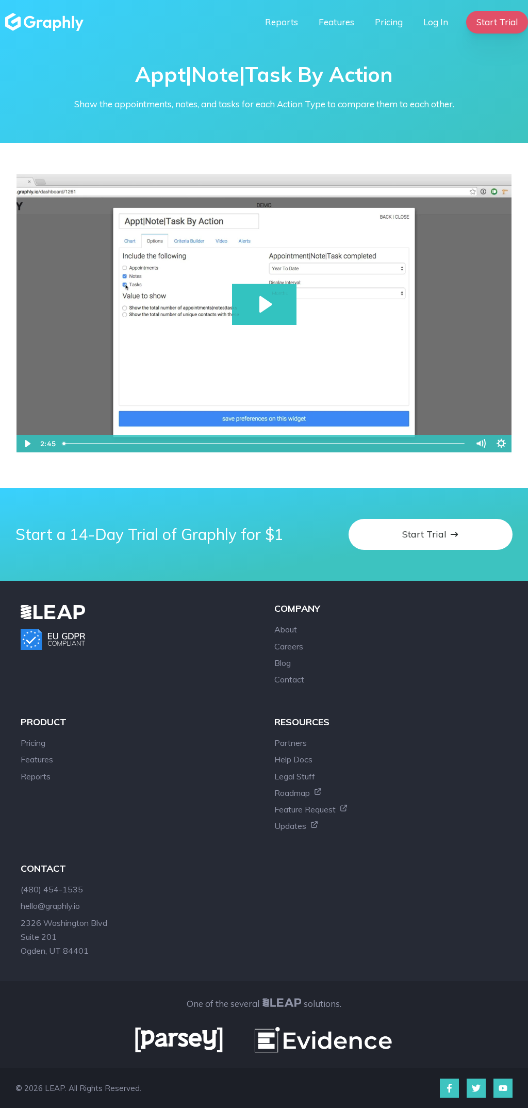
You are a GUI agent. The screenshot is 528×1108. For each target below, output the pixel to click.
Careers (288, 646)
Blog (282, 663)
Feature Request (306, 809)
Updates (291, 826)
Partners (290, 743)
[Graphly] (47, 22)
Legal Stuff (294, 776)
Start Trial (497, 22)
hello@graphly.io (50, 906)
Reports (281, 22)
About (285, 629)
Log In (435, 22)
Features (336, 22)
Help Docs (293, 759)
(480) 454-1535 (52, 889)
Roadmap (293, 793)
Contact (289, 679)
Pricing (389, 22)
